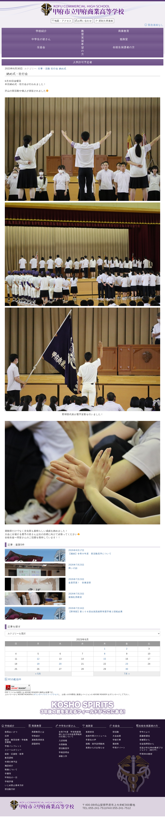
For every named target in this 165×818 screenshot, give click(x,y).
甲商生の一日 (11, 777)
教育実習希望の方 (82, 42)
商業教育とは (38, 732)
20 (60, 664)
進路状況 (90, 732)
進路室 (124, 39)
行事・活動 (44, 68)
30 (127, 669)
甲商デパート (119, 748)
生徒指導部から (147, 744)
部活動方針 (10, 789)
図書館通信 (145, 736)
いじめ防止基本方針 (14, 785)
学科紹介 (36, 736)
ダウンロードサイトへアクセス (45, 694)
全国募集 (63, 744)
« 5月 (38, 673)
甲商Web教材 (146, 754)
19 (38, 664)
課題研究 (36, 744)
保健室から (145, 740)
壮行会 (54, 68)
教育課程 (9, 758)
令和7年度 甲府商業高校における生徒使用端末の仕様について (70, 734)
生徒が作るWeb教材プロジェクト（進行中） (151, 749)
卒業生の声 (91, 740)
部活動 (116, 732)
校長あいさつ (11, 732)
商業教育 (123, 31)
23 (127, 664)
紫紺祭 (116, 744)
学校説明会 (64, 752)
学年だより (145, 732)
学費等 (8, 773)
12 (38, 659)
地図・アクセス (62, 20)
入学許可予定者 (82, 62)
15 (104, 659)
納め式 (62, 68)
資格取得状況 (38, 740)
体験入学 (63, 756)
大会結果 (117, 736)
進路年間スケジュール (96, 736)
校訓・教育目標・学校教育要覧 (16, 741)
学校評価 (9, 781)
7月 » (127, 673)
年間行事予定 (11, 762)
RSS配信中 (14, 679)
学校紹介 (41, 31)
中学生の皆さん (41, 39)
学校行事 (117, 740)
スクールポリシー (13, 750)
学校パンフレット (13, 746)
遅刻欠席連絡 (105, 20)
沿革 (7, 736)
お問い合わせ (84, 20)
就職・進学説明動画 (95, 744)
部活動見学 (64, 748)
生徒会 (41, 47)
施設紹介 (9, 766)
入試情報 (63, 740)
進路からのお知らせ (95, 748)
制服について (11, 769)
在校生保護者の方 (124, 47)
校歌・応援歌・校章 (14, 754)
